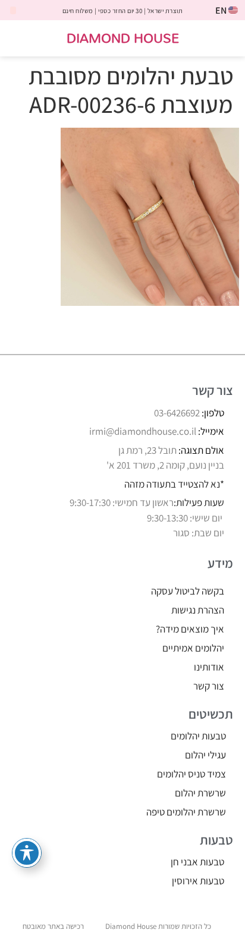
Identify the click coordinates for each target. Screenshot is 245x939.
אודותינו (209, 667)
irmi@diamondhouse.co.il (142, 431)
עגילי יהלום (205, 754)
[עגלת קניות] (21, 39)
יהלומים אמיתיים (193, 648)
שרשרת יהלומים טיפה (186, 811)
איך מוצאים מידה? (190, 629)
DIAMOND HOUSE (123, 37)
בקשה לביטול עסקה (187, 590)
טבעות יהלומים (198, 735)
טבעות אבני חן (197, 861)
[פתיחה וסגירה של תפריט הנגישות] (26, 853)
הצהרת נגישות (197, 609)
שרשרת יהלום (200, 792)
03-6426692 (177, 412)
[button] (228, 38)
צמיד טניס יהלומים (191, 773)
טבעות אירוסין (198, 880)
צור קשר (208, 686)
